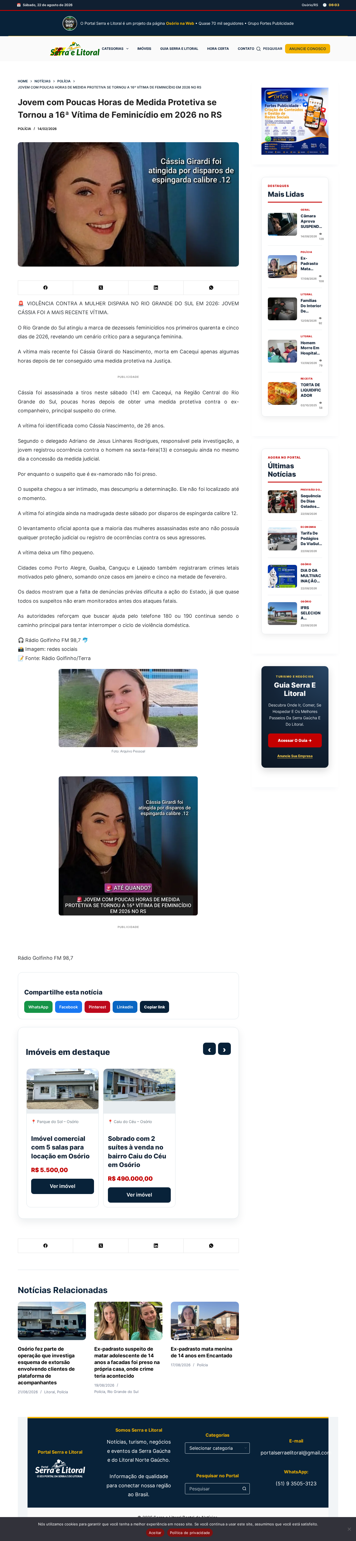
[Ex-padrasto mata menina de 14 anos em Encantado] (205, 1321)
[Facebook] (45, 288)
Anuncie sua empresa (295, 756)
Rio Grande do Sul (123, 1391)
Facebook (68, 1007)
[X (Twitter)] (100, 288)
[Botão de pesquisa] (244, 1488)
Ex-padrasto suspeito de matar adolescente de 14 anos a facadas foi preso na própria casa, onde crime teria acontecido (127, 1362)
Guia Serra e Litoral (179, 48)
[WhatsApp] (211, 288)
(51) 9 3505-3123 (296, 1483)
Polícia (24, 129)
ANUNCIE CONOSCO (307, 48)
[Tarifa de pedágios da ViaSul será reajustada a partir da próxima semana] (282, 539)
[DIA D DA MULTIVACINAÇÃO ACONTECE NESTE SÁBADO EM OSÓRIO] (282, 576)
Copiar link (154, 1007)
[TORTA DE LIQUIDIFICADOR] (282, 393)
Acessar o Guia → (295, 740)
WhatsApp (38, 1007)
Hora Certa (218, 48)
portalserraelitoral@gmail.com (296, 1453)
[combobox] (212, 1488)
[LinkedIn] (156, 288)
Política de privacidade (190, 1532)
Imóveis (144, 48)
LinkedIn (125, 1007)
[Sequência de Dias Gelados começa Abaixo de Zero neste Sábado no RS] (282, 501)
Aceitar (155, 1532)
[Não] (349, 1529)
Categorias (112, 48)
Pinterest (97, 1007)
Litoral (49, 1392)
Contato (246, 48)
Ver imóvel (62, 1186)
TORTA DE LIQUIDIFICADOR (311, 390)
